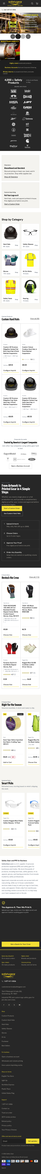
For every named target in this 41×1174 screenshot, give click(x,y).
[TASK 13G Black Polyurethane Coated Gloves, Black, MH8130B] (30, 591)
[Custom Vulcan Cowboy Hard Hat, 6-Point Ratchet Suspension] (30, 333)
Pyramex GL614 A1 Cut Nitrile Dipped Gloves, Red (10, 665)
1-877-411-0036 (10, 981)
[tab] (18, 36)
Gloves (4, 1033)
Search (4, 1168)
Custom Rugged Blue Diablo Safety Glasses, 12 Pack (13, 822)
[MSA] (13, 102)
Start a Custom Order (12, 508)
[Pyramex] (13, 96)
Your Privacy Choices (9, 1130)
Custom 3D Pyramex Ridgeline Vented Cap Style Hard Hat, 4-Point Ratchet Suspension (29, 402)
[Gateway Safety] (27, 118)
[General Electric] (13, 124)
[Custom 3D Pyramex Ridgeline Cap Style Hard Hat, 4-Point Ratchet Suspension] (11, 384)
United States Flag (8, 1093)
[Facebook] (4, 1005)
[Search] (32, 3)
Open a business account (10, 1057)
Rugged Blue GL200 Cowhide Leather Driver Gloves (29, 665)
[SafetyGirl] (27, 91)
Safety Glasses (7, 1029)
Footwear (5, 1041)
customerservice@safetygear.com (14, 987)
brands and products (20, 63)
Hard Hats (5, 1024)
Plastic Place (6, 1089)
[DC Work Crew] (27, 129)
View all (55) (34, 319)
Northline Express (8, 1085)
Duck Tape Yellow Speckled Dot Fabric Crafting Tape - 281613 (13, 742)
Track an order (7, 1113)
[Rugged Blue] (13, 91)
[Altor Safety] (13, 146)
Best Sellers (6, 1046)
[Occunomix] (27, 96)
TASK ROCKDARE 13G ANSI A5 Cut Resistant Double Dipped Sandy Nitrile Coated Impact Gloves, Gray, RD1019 (11, 611)
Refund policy (6, 1121)
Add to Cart (7, 762)
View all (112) (34, 577)
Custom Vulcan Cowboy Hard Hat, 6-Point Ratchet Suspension (29, 350)
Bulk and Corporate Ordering (20, 67)
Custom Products (8, 1016)
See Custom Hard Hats (12, 513)
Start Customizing (20, 30)
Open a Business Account (20, 466)
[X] (14, 1005)
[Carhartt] (27, 140)
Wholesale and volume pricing (12, 1061)
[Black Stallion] (27, 113)
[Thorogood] (13, 107)
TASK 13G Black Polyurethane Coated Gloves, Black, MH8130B (29, 609)
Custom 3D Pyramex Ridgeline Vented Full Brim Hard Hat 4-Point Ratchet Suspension (11, 350)
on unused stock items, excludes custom (18, 72)
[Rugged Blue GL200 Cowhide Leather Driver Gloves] (30, 648)
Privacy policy (7, 1125)
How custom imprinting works (12, 1065)
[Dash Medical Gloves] (27, 107)
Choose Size (7, 635)
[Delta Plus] (13, 113)
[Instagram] (9, 1005)
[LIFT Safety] (27, 102)
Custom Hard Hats (8, 1020)
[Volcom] (13, 129)
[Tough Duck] (27, 135)
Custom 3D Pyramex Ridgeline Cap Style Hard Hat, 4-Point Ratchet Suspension (10, 401)
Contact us (5, 1108)
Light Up (4, 1080)
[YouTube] (19, 1005)
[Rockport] (13, 135)
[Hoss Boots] (27, 124)
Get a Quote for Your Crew (20, 944)
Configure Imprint (9, 370)
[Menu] (4, 3)
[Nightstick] (13, 140)
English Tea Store (8, 1076)
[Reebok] (13, 118)
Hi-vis (3, 1037)
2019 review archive (9, 1117)
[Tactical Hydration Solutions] (27, 146)
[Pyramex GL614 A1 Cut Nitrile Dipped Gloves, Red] (11, 648)
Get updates (32, 1141)
